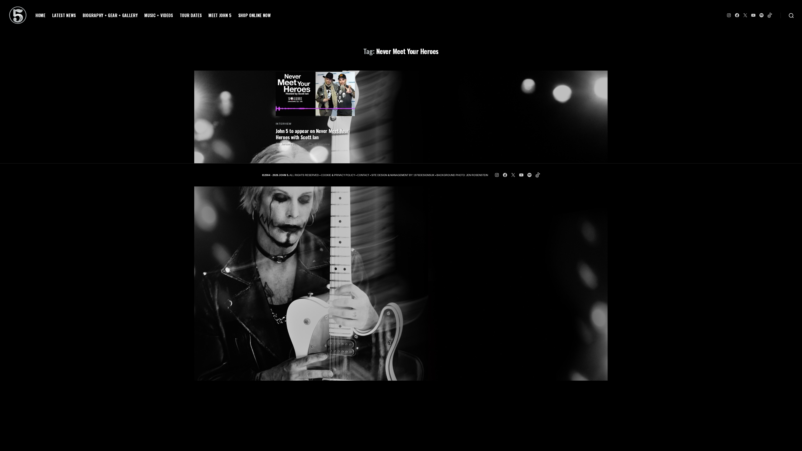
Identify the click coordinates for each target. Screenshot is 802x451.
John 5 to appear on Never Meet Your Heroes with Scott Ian (312, 134)
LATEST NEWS (64, 15)
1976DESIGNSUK (424, 175)
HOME (41, 15)
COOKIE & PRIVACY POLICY (338, 175)
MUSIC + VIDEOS (158, 15)
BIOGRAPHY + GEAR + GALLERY (110, 15)
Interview (283, 123)
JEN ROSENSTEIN (477, 175)
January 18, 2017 (293, 144)
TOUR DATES (191, 15)
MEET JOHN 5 (219, 15)
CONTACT (363, 175)
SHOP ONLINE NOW (254, 15)
